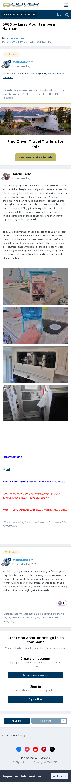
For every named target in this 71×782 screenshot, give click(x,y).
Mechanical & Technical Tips (35, 41)
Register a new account (35, 675)
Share (17, 720)
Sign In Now (35, 699)
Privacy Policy (29, 757)
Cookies (45, 757)
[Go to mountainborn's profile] (6, 64)
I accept (61, 776)
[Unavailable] (35, 286)
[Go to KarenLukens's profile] (6, 176)
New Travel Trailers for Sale (35, 157)
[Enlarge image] (6, 469)
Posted (24, 66)
